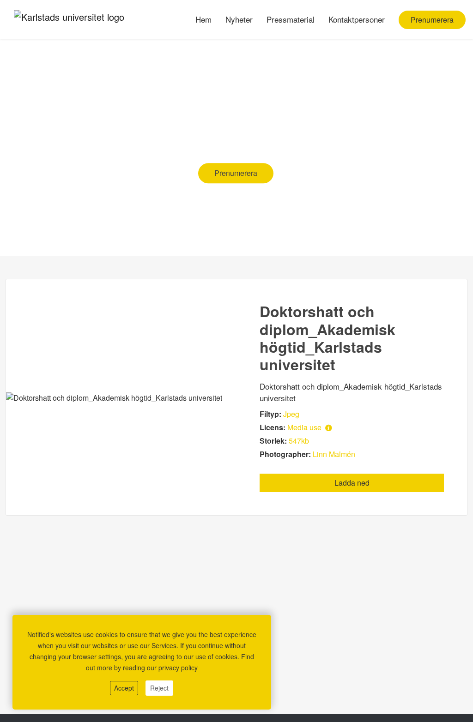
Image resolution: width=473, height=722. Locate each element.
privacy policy (178, 667)
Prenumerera (432, 19)
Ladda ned (352, 482)
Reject (159, 687)
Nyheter (239, 19)
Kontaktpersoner (356, 19)
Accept (124, 687)
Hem (203, 19)
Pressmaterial (291, 19)
